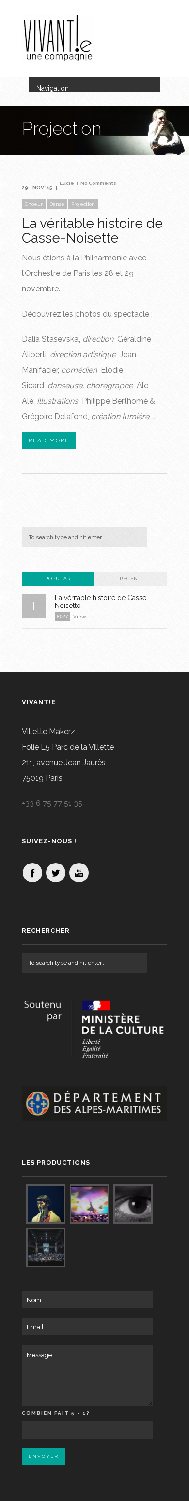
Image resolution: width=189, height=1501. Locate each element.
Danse (56, 204)
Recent (131, 578)
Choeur (34, 204)
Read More (49, 440)
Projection (83, 204)
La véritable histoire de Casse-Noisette (92, 230)
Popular (58, 578)
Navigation (52, 88)
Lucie (67, 183)
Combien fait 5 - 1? (56, 1413)
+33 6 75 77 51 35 (52, 803)
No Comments (98, 183)
